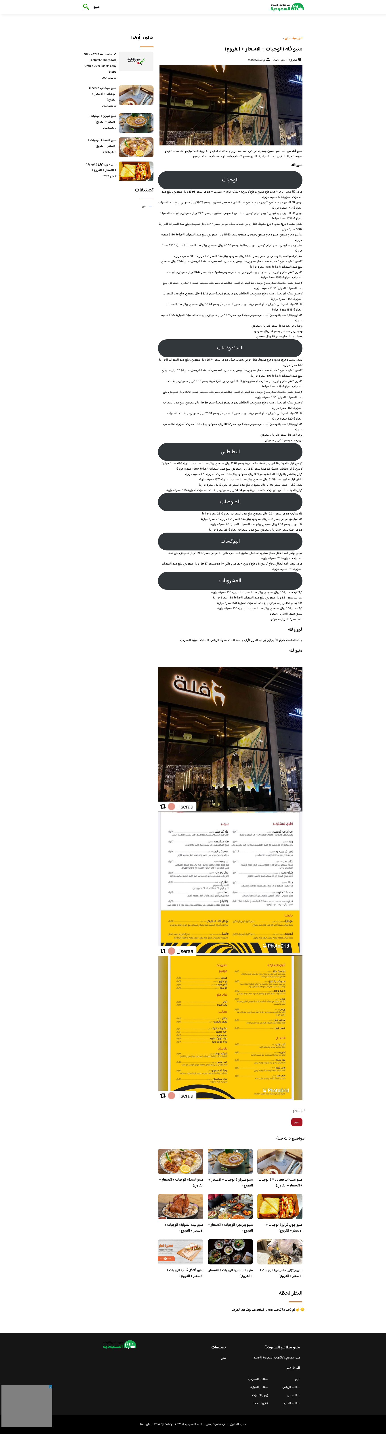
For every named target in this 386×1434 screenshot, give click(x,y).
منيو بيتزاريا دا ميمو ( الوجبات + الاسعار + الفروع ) (281, 1273)
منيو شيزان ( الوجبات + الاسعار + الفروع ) (230, 1183)
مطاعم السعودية (258, 1379)
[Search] (85, 7)
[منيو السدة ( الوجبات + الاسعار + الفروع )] (136, 147)
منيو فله (295, 650)
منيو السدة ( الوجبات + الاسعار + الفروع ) (181, 1183)
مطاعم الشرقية (259, 1387)
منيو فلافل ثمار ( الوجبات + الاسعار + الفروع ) (184, 1273)
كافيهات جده (260, 1403)
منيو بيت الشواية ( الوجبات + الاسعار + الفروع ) (183, 1228)
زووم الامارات (260, 1395)
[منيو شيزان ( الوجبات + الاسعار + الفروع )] (136, 123)
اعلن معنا (145, 1424)
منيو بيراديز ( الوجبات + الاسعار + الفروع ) (230, 1228)
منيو (97, 7)
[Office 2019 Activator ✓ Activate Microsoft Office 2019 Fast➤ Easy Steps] (136, 61)
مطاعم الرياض (291, 1387)
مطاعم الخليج (291, 1403)
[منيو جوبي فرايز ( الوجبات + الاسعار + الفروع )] (136, 171)
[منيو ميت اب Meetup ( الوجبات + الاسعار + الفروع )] (136, 95)
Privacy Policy (163, 1424)
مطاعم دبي (293, 1395)
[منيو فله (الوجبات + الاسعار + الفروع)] (230, 105)
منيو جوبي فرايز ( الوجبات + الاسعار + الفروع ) (284, 1228)
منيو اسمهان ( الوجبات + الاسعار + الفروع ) (231, 1273)
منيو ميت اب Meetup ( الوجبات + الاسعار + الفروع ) (280, 1183)
